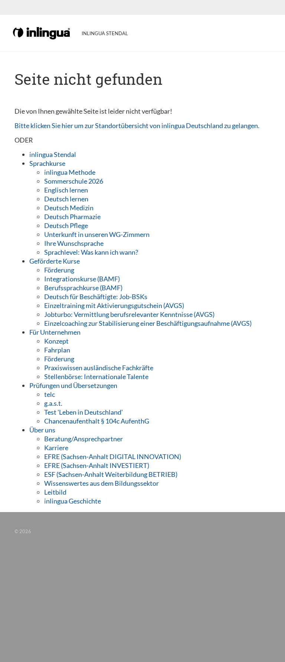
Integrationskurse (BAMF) (82, 279)
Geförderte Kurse (54, 261)
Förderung (59, 270)
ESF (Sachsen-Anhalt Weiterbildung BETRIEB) (110, 474)
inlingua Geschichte (72, 501)
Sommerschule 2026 (73, 181)
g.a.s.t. (53, 403)
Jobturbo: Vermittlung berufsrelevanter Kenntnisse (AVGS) (129, 314)
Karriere (56, 448)
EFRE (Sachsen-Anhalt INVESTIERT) (96, 465)
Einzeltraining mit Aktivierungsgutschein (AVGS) (114, 305)
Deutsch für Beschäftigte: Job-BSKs (95, 296)
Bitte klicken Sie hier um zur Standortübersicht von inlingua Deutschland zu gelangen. (136, 125)
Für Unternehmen (55, 332)
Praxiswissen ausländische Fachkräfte (98, 368)
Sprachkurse (47, 163)
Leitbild (55, 492)
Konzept (56, 341)
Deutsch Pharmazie (72, 217)
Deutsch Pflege (66, 225)
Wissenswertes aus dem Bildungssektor (101, 483)
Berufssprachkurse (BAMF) (83, 288)
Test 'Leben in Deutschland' (83, 412)
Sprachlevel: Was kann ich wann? (91, 252)
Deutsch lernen (66, 199)
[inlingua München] (42, 33)
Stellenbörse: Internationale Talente (96, 376)
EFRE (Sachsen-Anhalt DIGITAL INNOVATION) (112, 456)
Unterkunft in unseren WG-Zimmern (97, 234)
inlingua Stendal (52, 154)
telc (49, 394)
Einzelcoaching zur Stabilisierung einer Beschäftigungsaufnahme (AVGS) (148, 323)
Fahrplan (57, 350)
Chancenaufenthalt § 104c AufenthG (96, 421)
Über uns (42, 430)
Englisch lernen (66, 190)
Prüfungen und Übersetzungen (73, 385)
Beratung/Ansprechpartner (83, 439)
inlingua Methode (69, 172)
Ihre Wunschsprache (74, 243)
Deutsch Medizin (69, 208)
